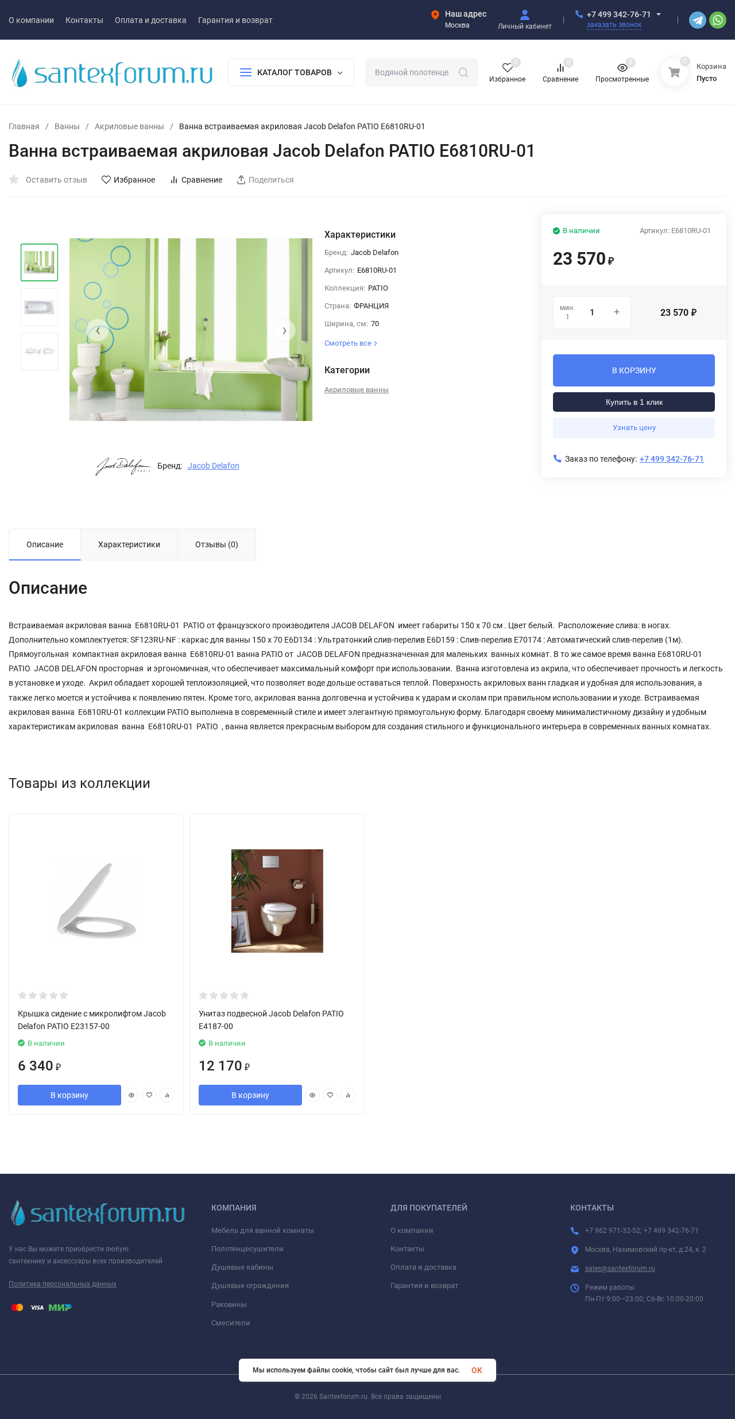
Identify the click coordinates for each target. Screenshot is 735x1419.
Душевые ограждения (250, 1285)
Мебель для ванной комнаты (262, 1230)
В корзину (69, 1095)
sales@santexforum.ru (620, 1269)
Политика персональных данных (63, 1284)
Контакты (407, 1248)
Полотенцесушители (247, 1248)
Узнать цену (634, 427)
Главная (24, 126)
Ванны (67, 126)
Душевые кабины (242, 1267)
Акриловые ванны (129, 126)
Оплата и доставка (423, 1267)
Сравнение (201, 179)
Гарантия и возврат (424, 1285)
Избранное (134, 179)
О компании (412, 1230)
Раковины (229, 1304)
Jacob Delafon (213, 466)
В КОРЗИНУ (634, 370)
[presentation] (97, 330)
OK (476, 1370)
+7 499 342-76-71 (619, 14)
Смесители (230, 1323)
